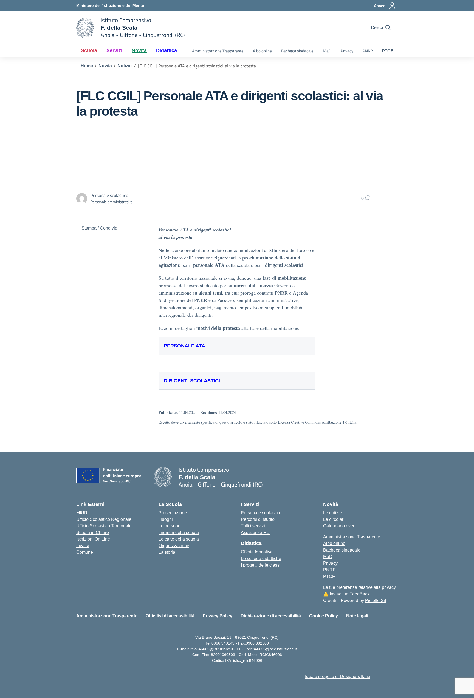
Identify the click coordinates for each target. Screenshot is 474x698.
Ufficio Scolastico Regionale (103, 519)
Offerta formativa (257, 552)
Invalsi (82, 545)
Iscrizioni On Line (93, 539)
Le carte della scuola (179, 539)
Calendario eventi (340, 526)
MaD (327, 51)
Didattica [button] (166, 50)
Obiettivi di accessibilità (170, 616)
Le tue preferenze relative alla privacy (359, 587)
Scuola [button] (89, 50)
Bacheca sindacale (297, 51)
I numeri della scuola (179, 532)
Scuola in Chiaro (92, 532)
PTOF (387, 51)
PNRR (368, 51)
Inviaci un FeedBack (346, 594)
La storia (167, 552)
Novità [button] (139, 50)
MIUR (82, 512)
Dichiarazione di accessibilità (271, 616)
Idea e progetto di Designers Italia (337, 676)
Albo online (262, 51)
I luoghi (166, 519)
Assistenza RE (255, 532)
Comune (84, 552)
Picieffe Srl (375, 600)
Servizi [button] (114, 50)
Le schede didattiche (261, 558)
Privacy (347, 51)
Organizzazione (174, 545)
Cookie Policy (323, 616)
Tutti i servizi (253, 526)
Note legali (357, 616)
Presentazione (173, 512)
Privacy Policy (217, 616)
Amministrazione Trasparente (218, 51)
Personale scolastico (261, 512)
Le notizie (332, 512)
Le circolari (334, 519)
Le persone (169, 526)
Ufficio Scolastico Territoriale (104, 526)
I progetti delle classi (261, 565)
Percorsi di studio (258, 519)
